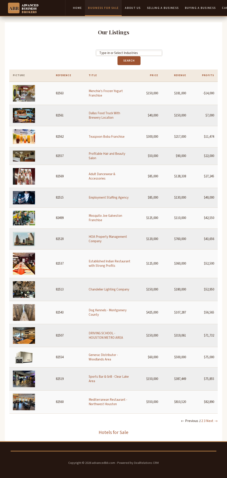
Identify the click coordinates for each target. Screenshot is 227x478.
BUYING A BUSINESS (200, 8)
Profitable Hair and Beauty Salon (107, 156)
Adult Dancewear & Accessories (102, 176)
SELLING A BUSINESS (163, 8)
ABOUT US (133, 8)
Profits (208, 75)
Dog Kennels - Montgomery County (108, 312)
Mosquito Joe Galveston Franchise (105, 218)
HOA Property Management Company (108, 239)
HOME (77, 8)
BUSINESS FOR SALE (103, 8)
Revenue (180, 75)
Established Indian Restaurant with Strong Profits (109, 263)
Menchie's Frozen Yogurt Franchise (106, 93)
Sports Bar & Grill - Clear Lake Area (109, 378)
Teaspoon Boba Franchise (107, 136)
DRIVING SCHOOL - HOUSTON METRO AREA (106, 335)
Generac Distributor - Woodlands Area (103, 357)
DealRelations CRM (146, 463)
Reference (63, 75)
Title (93, 75)
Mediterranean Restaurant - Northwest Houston (108, 401)
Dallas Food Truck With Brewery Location (104, 115)
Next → (212, 420)
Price (154, 75)
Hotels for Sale (113, 432)
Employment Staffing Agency (109, 197)
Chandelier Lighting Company (109, 289)
